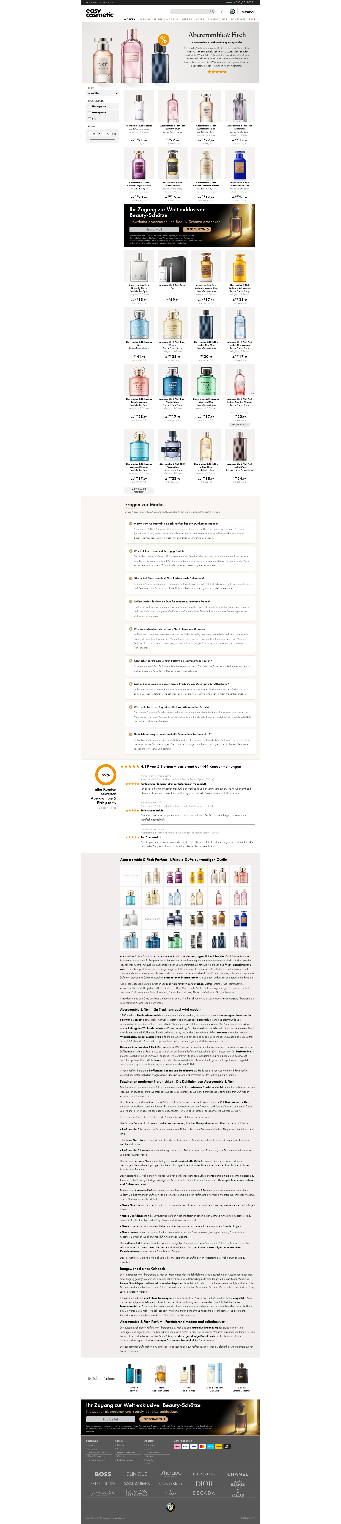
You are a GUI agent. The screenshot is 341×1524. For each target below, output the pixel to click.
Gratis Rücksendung (96, 1456)
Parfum (144, 19)
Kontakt (120, 1448)
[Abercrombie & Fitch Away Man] (130, 940)
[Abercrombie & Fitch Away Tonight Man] (152, 940)
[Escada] (204, 1493)
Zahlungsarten (94, 1448)
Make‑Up (172, 19)
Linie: (91, 88)
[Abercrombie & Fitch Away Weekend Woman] (130, 897)
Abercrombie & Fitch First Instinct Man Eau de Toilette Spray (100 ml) (177, 806)
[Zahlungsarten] (214, 1446)
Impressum (150, 1445)
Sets (224, 19)
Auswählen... (94, 93)
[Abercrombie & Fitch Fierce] (196, 940)
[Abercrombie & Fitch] (130, 52)
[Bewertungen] (217, 72)
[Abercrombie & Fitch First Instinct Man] (240, 940)
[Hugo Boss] (103, 1474)
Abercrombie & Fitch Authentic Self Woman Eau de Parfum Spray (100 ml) (180, 832)
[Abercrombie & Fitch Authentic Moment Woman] (152, 875)
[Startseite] (87, 2)
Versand (91, 1445)
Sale (252, 19)
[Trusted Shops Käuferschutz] (232, 11)
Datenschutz (151, 1456)
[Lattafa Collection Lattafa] (160, 1373)
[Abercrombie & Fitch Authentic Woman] (218, 875)
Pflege (158, 19)
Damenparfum (99, 112)
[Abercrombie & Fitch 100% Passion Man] (174, 919)
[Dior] (204, 1483)
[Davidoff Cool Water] (133, 1373)
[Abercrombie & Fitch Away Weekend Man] (174, 940)
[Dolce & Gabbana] (137, 1483)
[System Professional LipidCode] (238, 1493)
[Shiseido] (171, 1474)
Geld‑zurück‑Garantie (97, 1452)
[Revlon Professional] (137, 1493)
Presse (148, 1463)
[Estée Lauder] (103, 1483)
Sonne (213, 19)
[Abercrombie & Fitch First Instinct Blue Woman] (174, 897)
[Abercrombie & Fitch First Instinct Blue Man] (218, 940)
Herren (187, 19)
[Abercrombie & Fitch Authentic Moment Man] (218, 919)
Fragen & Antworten (126, 1452)
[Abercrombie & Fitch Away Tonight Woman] (240, 875)
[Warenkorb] (222, 11)
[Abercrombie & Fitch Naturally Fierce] (130, 919)
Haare (200, 19)
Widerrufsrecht (152, 1452)
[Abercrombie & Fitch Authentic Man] (196, 919)
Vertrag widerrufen (96, 1460)
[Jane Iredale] (103, 1493)
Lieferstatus (121, 1445)
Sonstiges (238, 19)
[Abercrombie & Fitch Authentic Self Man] (240, 919)
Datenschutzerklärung (138, 238)
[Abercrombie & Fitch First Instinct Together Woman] (218, 897)
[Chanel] (238, 1474)
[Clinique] (137, 1474)
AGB (148, 1448)
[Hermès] (238, 1483)
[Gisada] (171, 1493)
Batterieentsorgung (125, 1460)
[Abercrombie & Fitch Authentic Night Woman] (174, 875)
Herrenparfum (99, 106)
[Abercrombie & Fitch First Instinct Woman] (240, 897)
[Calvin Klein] (171, 1483)
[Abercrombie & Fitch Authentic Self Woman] (196, 875)
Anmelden (248, 11)
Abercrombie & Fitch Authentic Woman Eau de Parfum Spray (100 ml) (177, 779)
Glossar (120, 1456)
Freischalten (196, 229)
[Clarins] (204, 1474)
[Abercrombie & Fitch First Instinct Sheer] (196, 897)
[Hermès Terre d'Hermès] (187, 1373)
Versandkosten (118, 1518)
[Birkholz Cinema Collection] (241, 1373)
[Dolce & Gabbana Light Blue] (214, 1373)
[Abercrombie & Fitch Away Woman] (152, 897)
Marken (130, 19)
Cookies (149, 1460)
